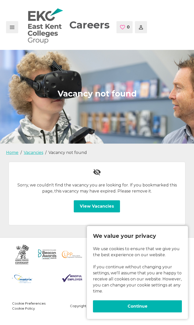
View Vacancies (97, 206)
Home (12, 152)
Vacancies (33, 152)
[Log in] (141, 27)
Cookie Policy (23, 308)
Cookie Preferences (28, 303)
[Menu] (12, 27)
